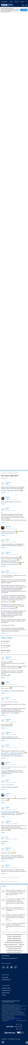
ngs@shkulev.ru (19, 1017)
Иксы (12, 798)
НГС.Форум (3, 877)
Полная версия (5, 955)
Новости (16, 1)
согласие (17, 10)
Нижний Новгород (6, 979)
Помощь (4, 995)
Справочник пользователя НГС (9, 958)
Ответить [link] (3, 492)
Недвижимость (4, 1)
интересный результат (15, 754)
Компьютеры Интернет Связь (13, 877)
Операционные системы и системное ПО (9, 473)
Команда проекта (6, 990)
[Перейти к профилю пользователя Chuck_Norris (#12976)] (3, 528)
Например (4, 754)
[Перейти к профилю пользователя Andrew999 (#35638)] (3, 795)
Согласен (23, 10)
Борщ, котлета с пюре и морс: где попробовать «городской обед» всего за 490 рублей (15, 909)
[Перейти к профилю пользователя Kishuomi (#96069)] (3, 498)
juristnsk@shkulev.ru (18, 1019)
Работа (11, 1)
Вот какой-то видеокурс (7, 811)
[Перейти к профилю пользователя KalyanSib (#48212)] (3, 763)
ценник (13, 690)
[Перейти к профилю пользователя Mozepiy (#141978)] (3, 683)
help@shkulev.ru (12, 1020)
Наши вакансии (5, 992)
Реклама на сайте (6, 988)
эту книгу (10, 531)
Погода (21, 1)
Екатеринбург (5, 977)
